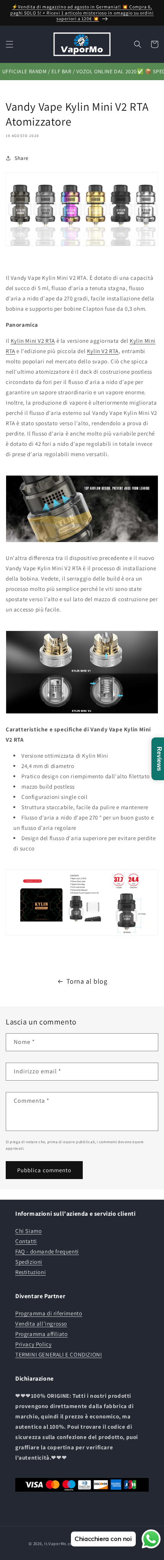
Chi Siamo (28, 1230)
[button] (9, 44)
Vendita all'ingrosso (41, 1323)
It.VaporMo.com (60, 1543)
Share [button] (21, 158)
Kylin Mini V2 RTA (33, 340)
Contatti (26, 1241)
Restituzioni (30, 1272)
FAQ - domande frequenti (47, 1251)
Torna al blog (87, 981)
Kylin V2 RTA (103, 351)
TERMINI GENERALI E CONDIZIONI (58, 1354)
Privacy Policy (33, 1344)
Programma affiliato (41, 1333)
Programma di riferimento (48, 1313)
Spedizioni (28, 1261)
